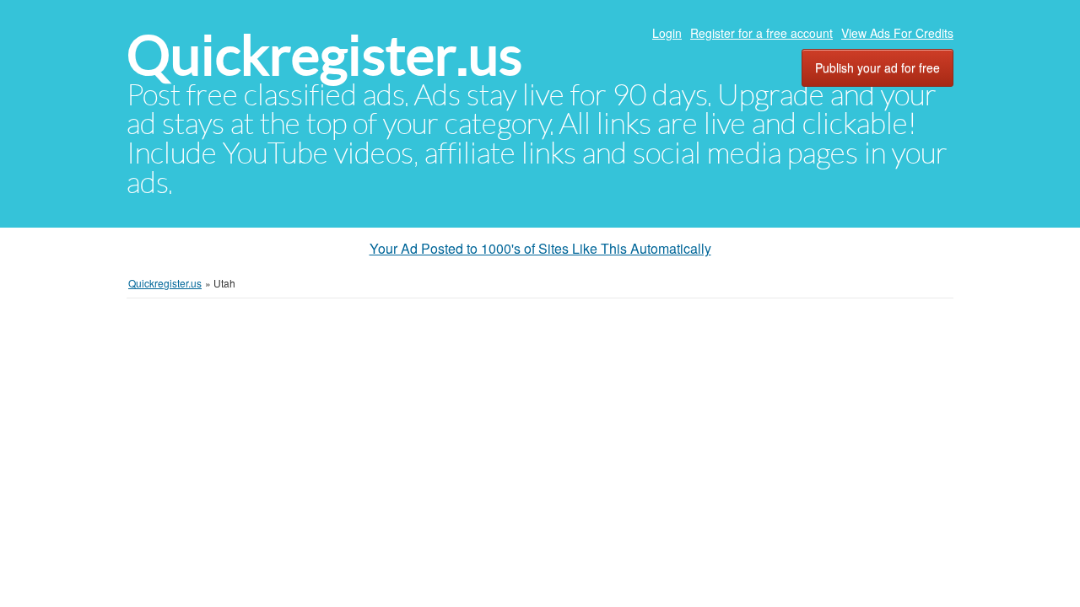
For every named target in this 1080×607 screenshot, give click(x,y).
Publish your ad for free (877, 67)
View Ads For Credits (897, 32)
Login (667, 32)
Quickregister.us (324, 55)
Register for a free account (761, 32)
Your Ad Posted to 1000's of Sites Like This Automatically (540, 248)
